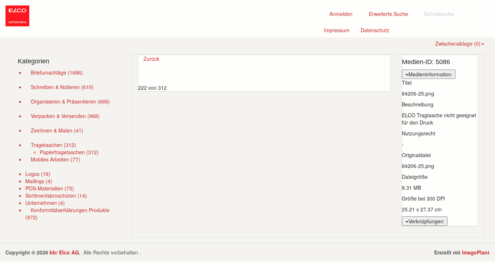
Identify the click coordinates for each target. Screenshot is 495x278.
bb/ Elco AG (64, 252)
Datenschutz (378, 30)
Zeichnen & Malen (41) (57, 130)
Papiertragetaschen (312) (69, 152)
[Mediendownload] (185, 58)
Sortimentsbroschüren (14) (56, 195)
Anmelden (340, 13)
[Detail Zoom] (179, 58)
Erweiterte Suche (390, 13)
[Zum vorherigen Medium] (264, 66)
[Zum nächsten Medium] (264, 80)
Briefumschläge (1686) (57, 72)
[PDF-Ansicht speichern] (169, 58)
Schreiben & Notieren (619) (62, 86)
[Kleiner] (267, 73)
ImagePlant (476, 252)
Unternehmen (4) (45, 202)
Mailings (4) (38, 181)
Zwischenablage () (458, 43)
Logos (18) (37, 173)
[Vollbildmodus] (174, 58)
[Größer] (261, 73)
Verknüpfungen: (426, 221)
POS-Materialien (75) (49, 188)
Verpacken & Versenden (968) (65, 115)
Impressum (339, 30)
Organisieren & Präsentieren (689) (70, 101)
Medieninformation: (430, 74)
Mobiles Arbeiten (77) (55, 159)
